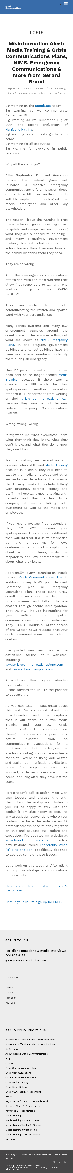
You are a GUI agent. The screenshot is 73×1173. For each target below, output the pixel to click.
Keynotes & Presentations (20, 1111)
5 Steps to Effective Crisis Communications (30, 1039)
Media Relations (42, 93)
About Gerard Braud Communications (26, 1054)
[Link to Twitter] (54, 1162)
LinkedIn (10, 987)
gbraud (61, 93)
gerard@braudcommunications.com (25, 960)
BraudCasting (58, 88)
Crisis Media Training (16, 1082)
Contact (10, 1063)
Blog (7, 1058)
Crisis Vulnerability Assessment (23, 1092)
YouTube (10, 1003)
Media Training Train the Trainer (23, 1134)
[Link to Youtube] (65, 1162)
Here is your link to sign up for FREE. (33, 902)
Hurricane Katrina (18, 129)
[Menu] (66, 3)
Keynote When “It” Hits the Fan (23, 1106)
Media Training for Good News (22, 1120)
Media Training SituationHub (21, 1130)
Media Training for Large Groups (23, 1125)
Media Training (56, 465)
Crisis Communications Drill (21, 1077)
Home (8, 1096)
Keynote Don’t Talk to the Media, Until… (28, 1101)
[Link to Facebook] (49, 1162)
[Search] (57, 3)
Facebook (10, 997)
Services (10, 1139)
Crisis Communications (20, 93)
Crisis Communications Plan (44, 398)
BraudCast (43, 105)
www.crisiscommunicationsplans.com (34, 664)
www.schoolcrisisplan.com (32, 669)
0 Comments (39, 88)
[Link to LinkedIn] (59, 1162)
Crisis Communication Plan (20, 1068)
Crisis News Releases (17, 1087)
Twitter (9, 992)
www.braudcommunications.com (30, 840)
